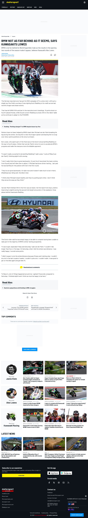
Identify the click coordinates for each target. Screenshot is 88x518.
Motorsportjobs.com (7, 499)
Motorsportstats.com (7, 504)
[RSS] (68, 482)
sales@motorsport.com (53, 500)
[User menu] (84, 2)
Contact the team (52, 498)
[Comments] (55, 55)
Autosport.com (6, 501)
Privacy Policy (53, 513)
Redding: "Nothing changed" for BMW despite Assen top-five (22, 126)
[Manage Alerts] (32, 297)
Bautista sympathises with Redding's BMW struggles (19, 288)
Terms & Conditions (35, 513)
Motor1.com (5, 496)
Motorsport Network (40, 515)
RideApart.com (6, 507)
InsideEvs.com (5, 493)
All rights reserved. (52, 515)
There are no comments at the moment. (29, 321)
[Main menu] (3, 2)
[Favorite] (51, 55)
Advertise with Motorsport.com (55, 495)
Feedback (50, 492)
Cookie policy (44, 513)
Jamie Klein (4, 53)
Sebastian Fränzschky (7, 55)
